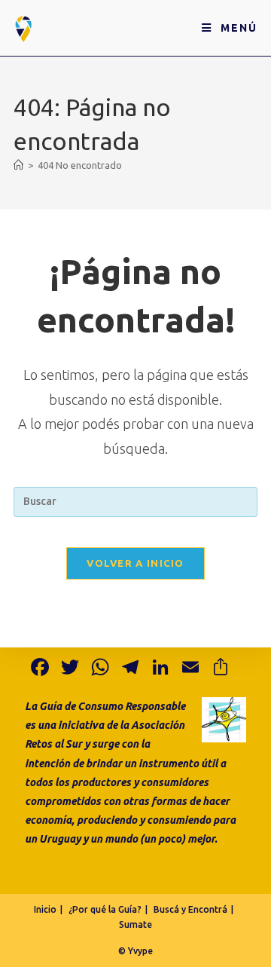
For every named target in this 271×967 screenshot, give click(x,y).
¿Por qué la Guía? (105, 909)
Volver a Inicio (135, 563)
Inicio (45, 909)
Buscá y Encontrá (190, 909)
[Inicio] (18, 165)
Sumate (135, 924)
